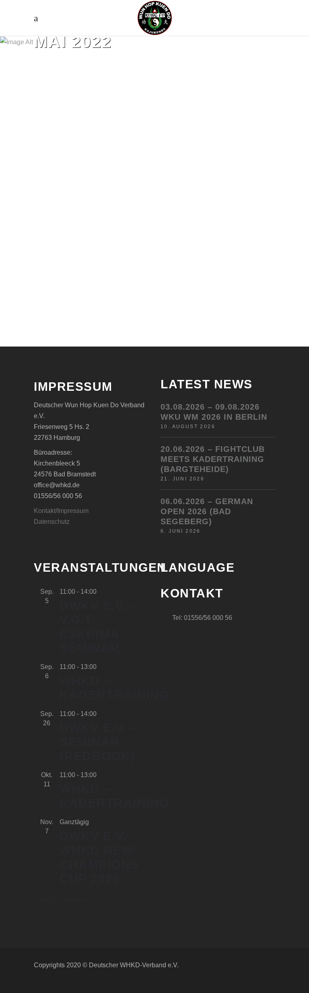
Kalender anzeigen (61, 899)
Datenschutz (52, 521)
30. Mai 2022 (67, 87)
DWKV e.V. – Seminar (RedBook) (99, 742)
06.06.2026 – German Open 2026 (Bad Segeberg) (207, 511)
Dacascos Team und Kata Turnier (87, 113)
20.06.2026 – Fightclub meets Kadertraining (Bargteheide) (213, 459)
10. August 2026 (188, 426)
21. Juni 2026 (182, 479)
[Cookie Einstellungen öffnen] (17, 982)
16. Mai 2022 (193, 87)
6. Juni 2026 (181, 531)
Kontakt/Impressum (61, 510)
